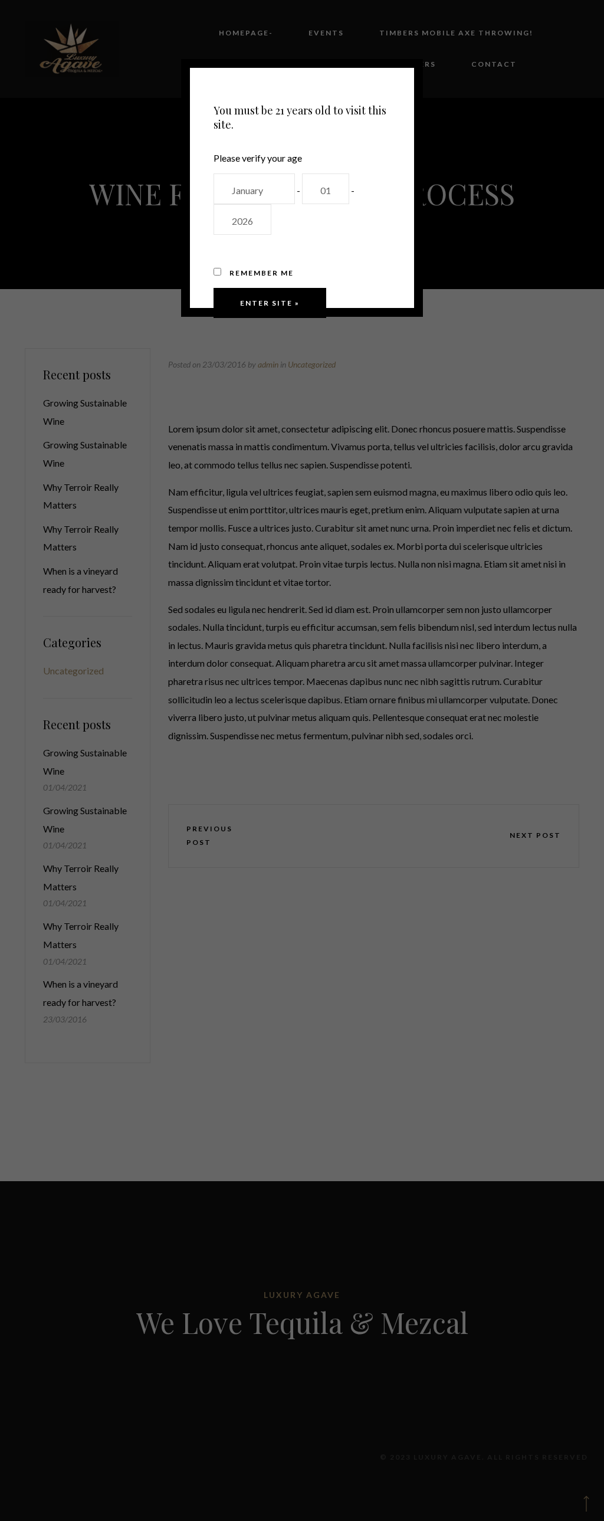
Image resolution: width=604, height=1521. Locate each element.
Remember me (260, 272)
